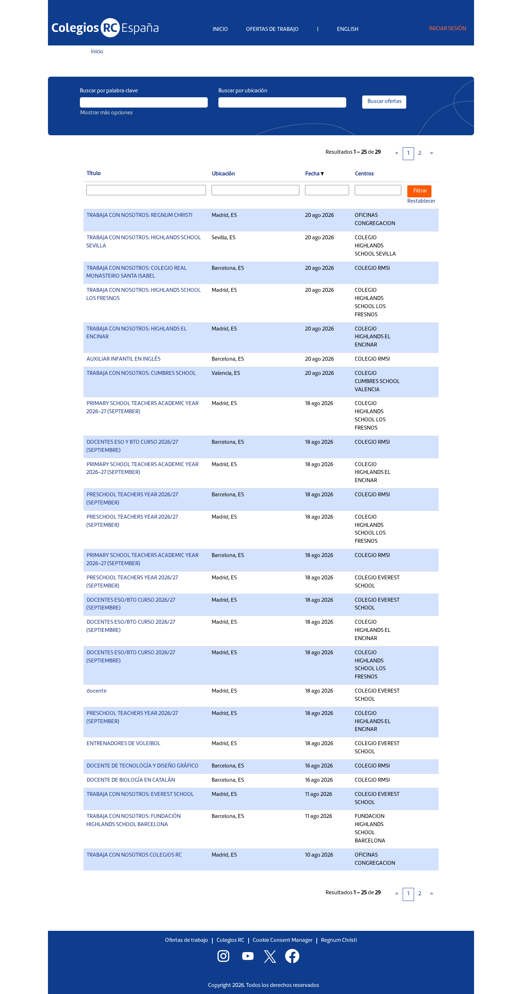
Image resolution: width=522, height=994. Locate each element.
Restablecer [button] (421, 201)
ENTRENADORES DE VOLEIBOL (124, 744)
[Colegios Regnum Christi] (105, 28)
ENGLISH (347, 29)
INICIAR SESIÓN (447, 29)
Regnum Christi (339, 940)
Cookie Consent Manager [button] (282, 940)
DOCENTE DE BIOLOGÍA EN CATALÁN (131, 780)
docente (97, 691)
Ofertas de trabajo (186, 940)
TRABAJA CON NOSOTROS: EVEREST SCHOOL (140, 794)
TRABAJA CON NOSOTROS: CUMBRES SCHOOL (141, 373)
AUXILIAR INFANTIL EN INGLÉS (124, 359)
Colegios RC (230, 940)
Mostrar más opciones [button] (106, 113)
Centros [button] (364, 174)
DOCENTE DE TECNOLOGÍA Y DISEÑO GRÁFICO (143, 766)
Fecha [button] (313, 174)
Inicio (97, 52)
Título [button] (94, 173)
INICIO (220, 29)
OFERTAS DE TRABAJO (272, 29)
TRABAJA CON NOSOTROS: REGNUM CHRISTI (139, 215)
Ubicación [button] (223, 174)
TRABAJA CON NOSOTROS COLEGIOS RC (134, 855)
